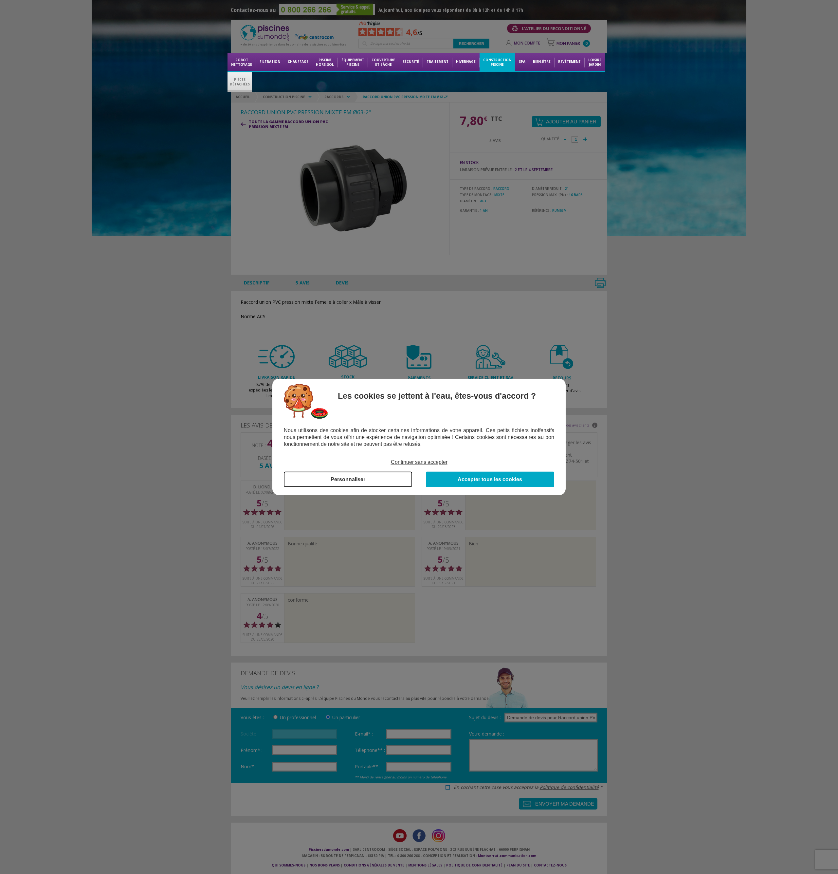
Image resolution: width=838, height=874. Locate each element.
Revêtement (569, 61)
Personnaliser (348, 479)
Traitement (437, 61)
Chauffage (298, 61)
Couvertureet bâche (383, 62)
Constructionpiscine (497, 62)
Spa (522, 61)
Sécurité (411, 61)
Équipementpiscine (352, 62)
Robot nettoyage (241, 62)
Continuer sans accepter (419, 462)
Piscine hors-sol (325, 62)
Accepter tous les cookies (490, 479)
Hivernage (466, 61)
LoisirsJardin (594, 62)
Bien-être (542, 61)
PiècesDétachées (240, 81)
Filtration (270, 61)
